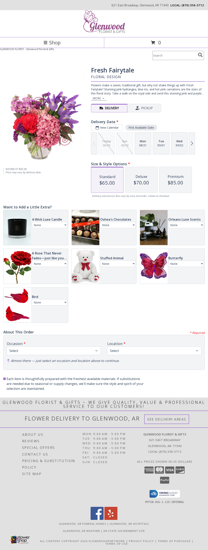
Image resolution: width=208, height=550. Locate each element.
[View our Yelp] (110, 519)
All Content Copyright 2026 (64, 541)
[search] (200, 55)
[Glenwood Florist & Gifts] (104, 32)
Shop (55, 42)
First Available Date (141, 127)
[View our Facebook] (97, 519)
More (97, 98)
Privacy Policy (141, 541)
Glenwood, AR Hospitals (129, 524)
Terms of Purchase (174, 541)
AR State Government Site (124, 531)
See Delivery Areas (166, 419)
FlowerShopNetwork (107, 541)
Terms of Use (116, 544)
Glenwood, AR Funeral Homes (82, 524)
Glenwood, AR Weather (81, 531)
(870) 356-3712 (193, 5)
